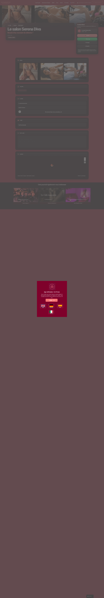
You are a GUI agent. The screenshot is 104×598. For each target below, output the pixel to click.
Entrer (51, 300)
